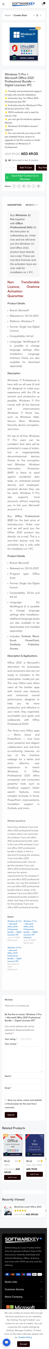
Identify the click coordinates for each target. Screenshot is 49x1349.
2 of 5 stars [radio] (23, 1039)
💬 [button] (6, 1342)
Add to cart (26, 167)
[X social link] (19, 186)
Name (8, 1076)
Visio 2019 (37, 1165)
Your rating (11, 1039)
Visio (28, 1165)
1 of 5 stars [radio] (21, 1039)
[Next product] (40, 15)
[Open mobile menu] (3, 4)
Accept (23, 1344)
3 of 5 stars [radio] (26, 1039)
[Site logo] (23, 3)
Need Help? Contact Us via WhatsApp (25, 177)
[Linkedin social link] (29, 186)
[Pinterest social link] (24, 186)
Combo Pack (20, 15)
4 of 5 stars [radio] (28, 1039)
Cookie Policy (25, 1337)
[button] (12, 1177)
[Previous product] (34, 15)
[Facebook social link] (14, 186)
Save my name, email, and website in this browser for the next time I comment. (23, 1104)
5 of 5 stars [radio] (30, 1039)
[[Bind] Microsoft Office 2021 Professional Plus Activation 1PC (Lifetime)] (7, 1211)
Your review (11, 1043)
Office (7, 1165)
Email (8, 1088)
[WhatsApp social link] (34, 186)
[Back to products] (37, 15)
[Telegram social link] (38, 186)
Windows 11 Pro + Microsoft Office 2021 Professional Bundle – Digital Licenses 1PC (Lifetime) (31, 929)
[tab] (14, 205)
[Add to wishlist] (20, 1135)
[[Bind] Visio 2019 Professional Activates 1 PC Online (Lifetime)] (34, 1145)
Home (8, 15)
